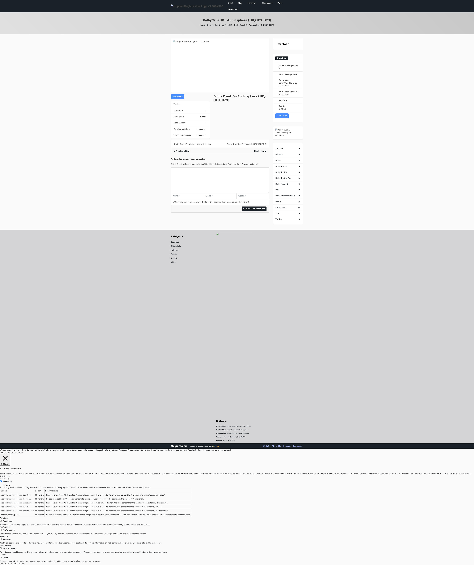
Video (280, 3)
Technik (174, 258)
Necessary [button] (4, 478)
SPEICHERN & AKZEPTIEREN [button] (12, 564)
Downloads (212, 25)
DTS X (287, 201)
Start (230, 3)
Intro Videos (287, 207)
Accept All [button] (18, 452)
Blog (240, 3)
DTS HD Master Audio (287, 196)
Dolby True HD (225, 25)
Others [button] (3, 555)
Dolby (287, 160)
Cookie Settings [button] (7, 452)
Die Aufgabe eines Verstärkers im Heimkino (233, 426)
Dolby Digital (287, 172)
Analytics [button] (4, 536)
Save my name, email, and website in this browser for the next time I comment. (212, 202)
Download (232, 9)
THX (287, 213)
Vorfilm (287, 219)
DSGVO (266, 446)
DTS (287, 190)
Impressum (298, 446)
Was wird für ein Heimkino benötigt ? (230, 437)
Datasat (287, 154)
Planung (174, 254)
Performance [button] (5, 527)
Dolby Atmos (287, 166)
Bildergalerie (267, 3)
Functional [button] (4, 518)
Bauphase (175, 242)
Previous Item (183, 151)
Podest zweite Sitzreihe (225, 440)
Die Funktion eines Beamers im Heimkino (232, 433)
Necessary (7, 481)
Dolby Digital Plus (287, 178)
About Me (276, 446)
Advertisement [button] (6, 545)
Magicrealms (179, 446)
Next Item (259, 151)
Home (202, 25)
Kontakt (287, 446)
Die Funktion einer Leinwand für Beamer (232, 430)
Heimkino (251, 3)
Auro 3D (287, 149)
